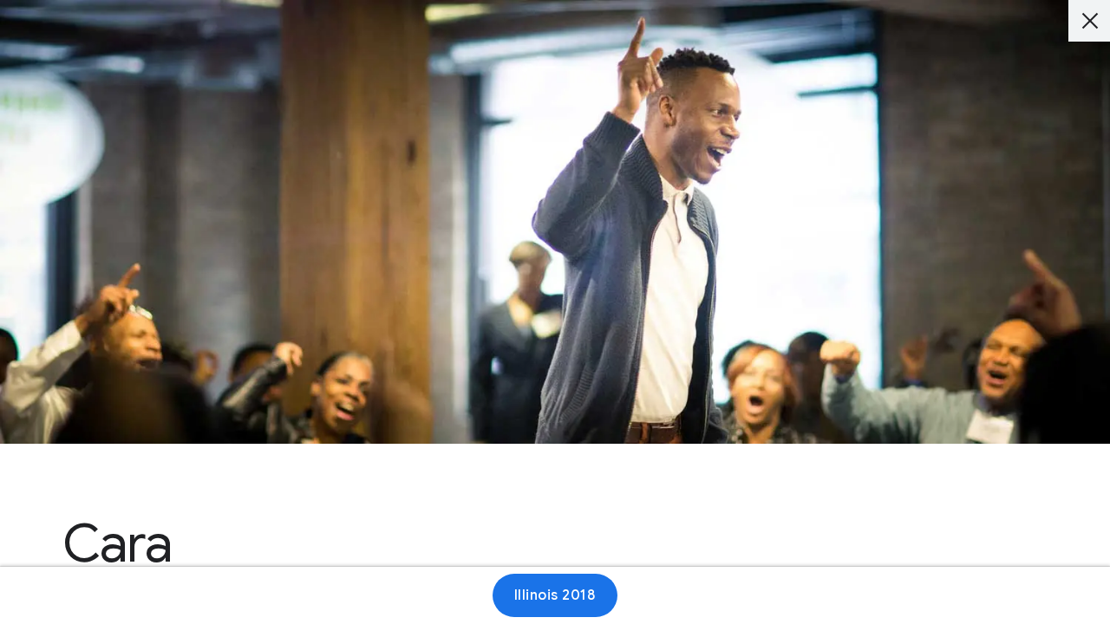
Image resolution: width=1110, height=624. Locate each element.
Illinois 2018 (555, 595)
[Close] (1089, 21)
